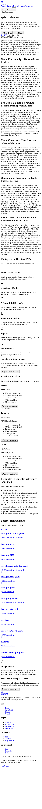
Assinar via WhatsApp (11, 407)
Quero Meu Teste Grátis (11, 372)
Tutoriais (22, 6)
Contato (30, 6)
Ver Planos (19, 33)
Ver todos (4, 529)
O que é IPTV (10, 722)
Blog (16, 6)
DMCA (7, 753)
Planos (10, 6)
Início (7, 708)
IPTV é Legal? (10, 724)
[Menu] (14, 9)
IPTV (4, 6)
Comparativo (9, 728)
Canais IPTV (9, 726)
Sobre (7, 749)
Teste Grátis (7, 10)
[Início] (1, 35)
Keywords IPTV (11, 740)
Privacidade (9, 751)
